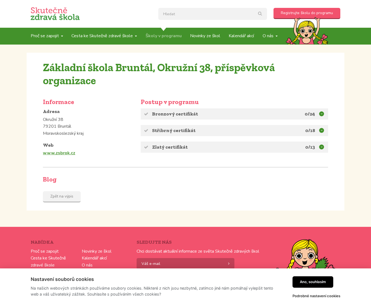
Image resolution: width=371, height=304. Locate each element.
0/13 (310, 147)
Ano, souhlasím (313, 282)
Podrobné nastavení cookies (316, 296)
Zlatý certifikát (170, 147)
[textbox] (212, 14)
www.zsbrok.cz (59, 153)
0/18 (310, 130)
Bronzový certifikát (175, 114)
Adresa (51, 111)
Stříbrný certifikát (174, 130)
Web (48, 145)
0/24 (310, 114)
